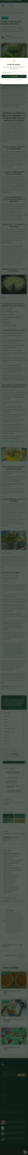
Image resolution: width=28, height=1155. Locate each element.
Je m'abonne (14, 76)
